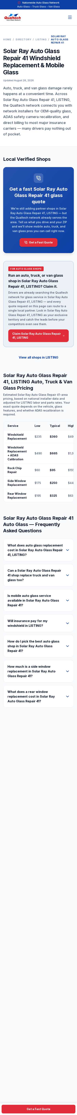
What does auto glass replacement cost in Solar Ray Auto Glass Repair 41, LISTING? (35, 550)
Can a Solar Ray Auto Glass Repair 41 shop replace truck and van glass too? (34, 575)
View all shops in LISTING (38, 357)
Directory (23, 39)
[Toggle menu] (70, 17)
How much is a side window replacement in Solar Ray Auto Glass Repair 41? (31, 671)
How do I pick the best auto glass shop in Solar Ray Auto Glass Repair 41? (33, 646)
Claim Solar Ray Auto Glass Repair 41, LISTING (36, 335)
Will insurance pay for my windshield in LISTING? (28, 623)
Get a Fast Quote (41, 242)
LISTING (41, 39)
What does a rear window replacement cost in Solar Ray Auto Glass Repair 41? (31, 696)
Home (7, 39)
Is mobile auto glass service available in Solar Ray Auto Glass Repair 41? (33, 600)
